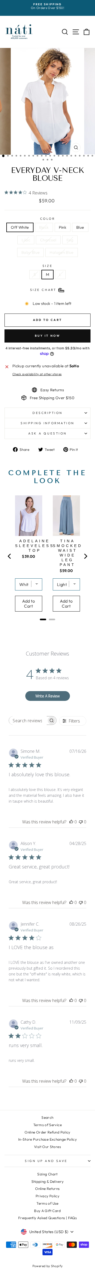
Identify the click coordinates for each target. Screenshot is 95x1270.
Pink (62, 227)
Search (47, 1117)
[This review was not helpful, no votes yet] (81, 822)
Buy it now (47, 336)
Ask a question (47, 433)
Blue (80, 227)
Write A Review (47, 695)
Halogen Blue (61, 252)
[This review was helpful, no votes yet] (71, 822)
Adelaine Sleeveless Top (34, 546)
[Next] (85, 556)
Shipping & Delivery (47, 1181)
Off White (20, 227)
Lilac (26, 239)
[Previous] (9, 556)
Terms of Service (47, 1124)
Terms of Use (47, 1203)
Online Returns (47, 1188)
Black (44, 227)
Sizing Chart (47, 1174)
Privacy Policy (47, 1196)
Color (47, 219)
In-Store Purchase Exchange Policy (47, 1139)
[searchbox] (27, 720)
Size (47, 266)
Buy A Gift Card (47, 1210)
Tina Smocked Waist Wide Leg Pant (67, 553)
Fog (69, 239)
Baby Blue (30, 252)
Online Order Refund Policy (47, 1132)
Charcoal (48, 239)
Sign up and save (46, 1161)
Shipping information (47, 423)
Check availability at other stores (37, 374)
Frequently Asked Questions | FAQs (47, 1217)
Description (47, 413)
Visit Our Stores (47, 1146)
